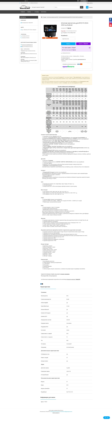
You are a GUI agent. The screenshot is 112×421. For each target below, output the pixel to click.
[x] (42, 284)
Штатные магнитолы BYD (52, 17)
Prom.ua (61, 410)
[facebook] (41, 284)
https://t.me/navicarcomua (30, 50)
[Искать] (81, 7)
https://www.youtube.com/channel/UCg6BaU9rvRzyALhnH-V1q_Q (29, 61)
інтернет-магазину (65, 274)
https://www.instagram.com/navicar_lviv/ (28, 57)
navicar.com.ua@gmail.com (27, 44)
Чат (107, 417)
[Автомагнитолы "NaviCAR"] (24, 8)
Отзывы (37, 11)
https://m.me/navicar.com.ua (27, 46)
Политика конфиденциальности (66, 411)
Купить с (81, 43)
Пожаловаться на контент (55, 411)
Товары (29, 11)
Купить (68, 43)
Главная (23, 11)
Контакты (43, 11)
